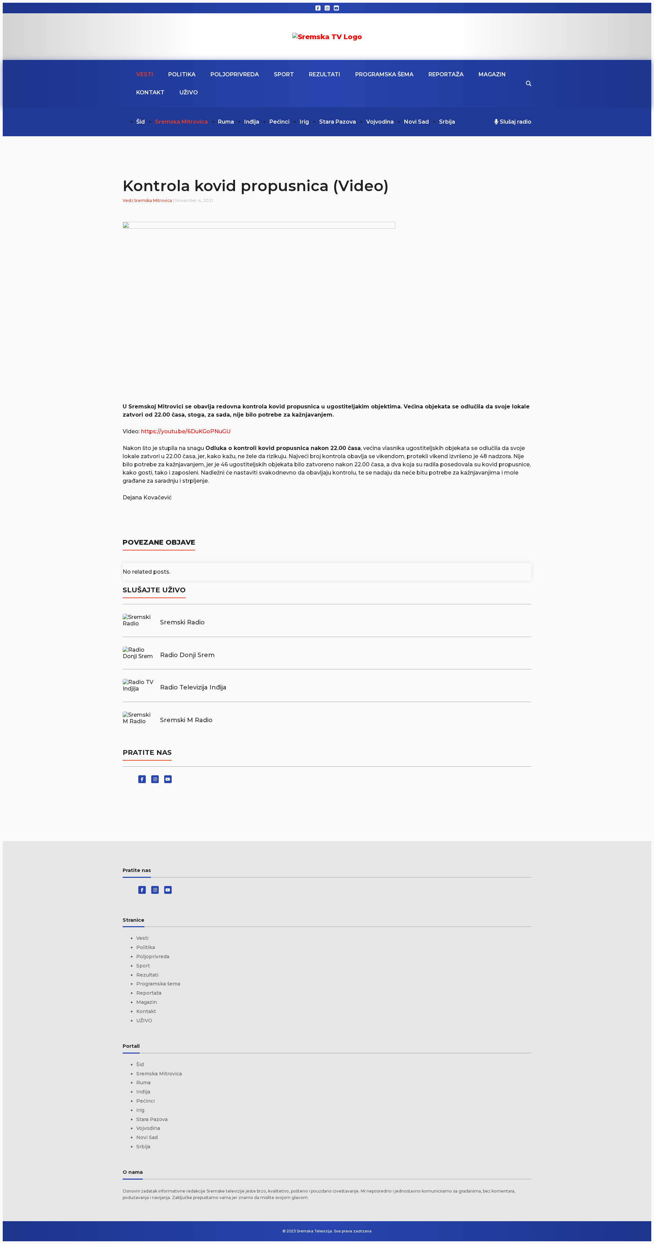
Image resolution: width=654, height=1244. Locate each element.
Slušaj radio (514, 122)
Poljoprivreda (235, 74)
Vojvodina (380, 122)
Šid (140, 122)
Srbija (447, 122)
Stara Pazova (337, 122)
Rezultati (324, 74)
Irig (304, 122)
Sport (284, 74)
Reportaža (446, 74)
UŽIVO (189, 92)
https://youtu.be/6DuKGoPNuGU (186, 431)
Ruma (226, 122)
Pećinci (279, 122)
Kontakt (150, 92)
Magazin (492, 74)
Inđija (251, 122)
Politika (182, 74)
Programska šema (384, 74)
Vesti (144, 74)
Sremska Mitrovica (181, 122)
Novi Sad (416, 122)
